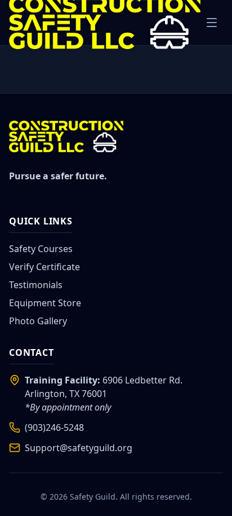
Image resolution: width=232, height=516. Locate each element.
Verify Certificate (44, 267)
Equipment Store (45, 303)
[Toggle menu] (211, 22)
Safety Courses (41, 248)
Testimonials (36, 285)
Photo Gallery (38, 321)
